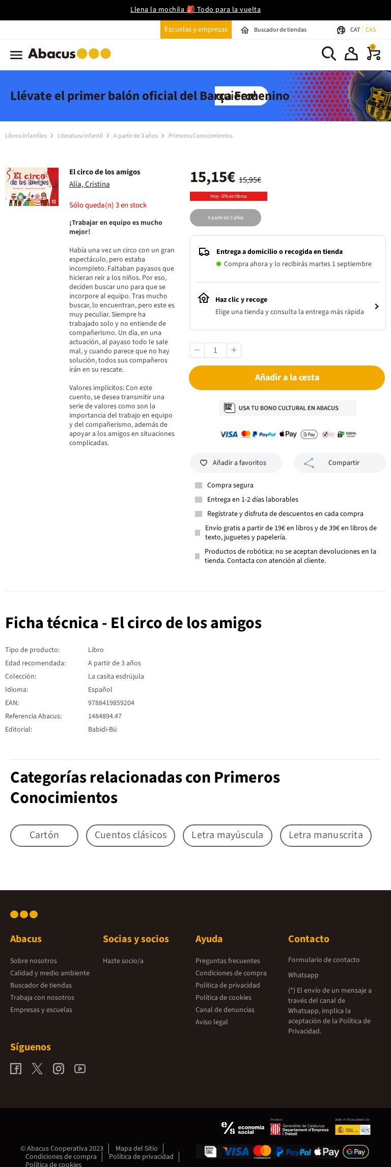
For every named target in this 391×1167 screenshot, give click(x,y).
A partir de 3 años (136, 136)
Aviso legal (212, 1022)
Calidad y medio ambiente (50, 973)
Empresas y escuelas (41, 1010)
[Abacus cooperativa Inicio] (72, 60)
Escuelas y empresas (196, 29)
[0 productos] (374, 58)
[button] (351, 55)
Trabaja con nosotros (42, 998)
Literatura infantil (81, 136)
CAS (371, 29)
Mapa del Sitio (137, 1149)
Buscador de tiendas (41, 985)
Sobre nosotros (33, 961)
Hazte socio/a (123, 961)
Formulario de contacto (324, 960)
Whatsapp (303, 975)
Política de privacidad (228, 985)
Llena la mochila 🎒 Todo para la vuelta (195, 10)
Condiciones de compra (231, 973)
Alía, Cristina (89, 184)
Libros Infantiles (26, 136)
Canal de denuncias (225, 1010)
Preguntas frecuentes (228, 961)
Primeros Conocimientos (201, 136)
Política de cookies (224, 998)
